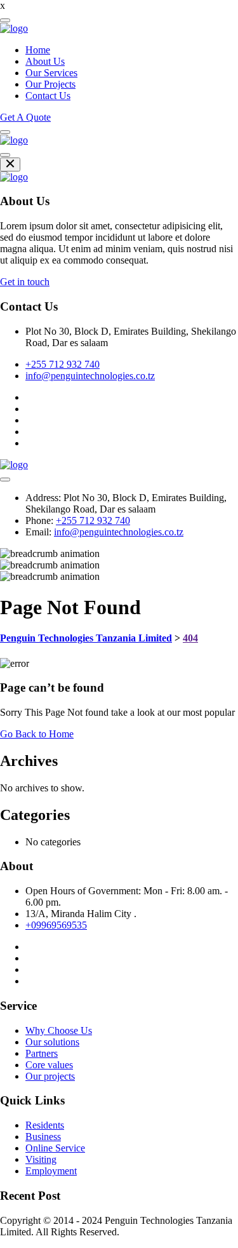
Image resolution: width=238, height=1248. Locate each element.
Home (37, 49)
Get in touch (25, 281)
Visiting (40, 1159)
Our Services (51, 72)
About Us (45, 61)
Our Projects (50, 84)
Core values (49, 1064)
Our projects (50, 1076)
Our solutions (52, 1042)
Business (43, 1136)
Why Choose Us (58, 1030)
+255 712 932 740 (62, 364)
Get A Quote (25, 117)
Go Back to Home (37, 733)
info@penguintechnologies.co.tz (90, 375)
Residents (44, 1125)
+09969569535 (56, 925)
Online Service (55, 1148)
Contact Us (47, 95)
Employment (51, 1170)
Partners (41, 1053)
